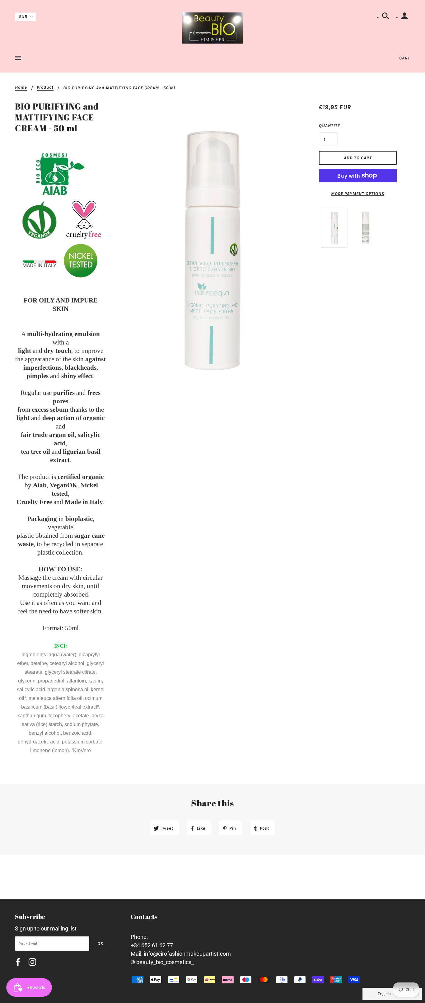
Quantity (328, 125)
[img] (18, 963)
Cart (404, 58)
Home (21, 87)
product (45, 87)
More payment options (357, 193)
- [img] (378, 17)
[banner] (212, 27)
